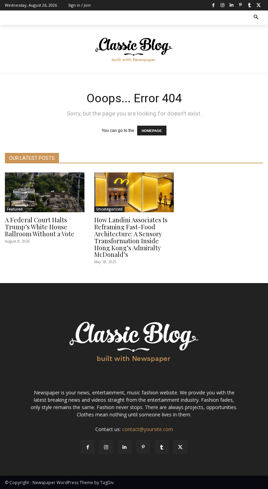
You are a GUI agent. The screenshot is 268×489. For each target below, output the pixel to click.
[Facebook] (213, 5)
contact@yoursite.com (147, 429)
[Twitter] (258, 5)
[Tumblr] (249, 5)
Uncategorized (109, 209)
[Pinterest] (240, 5)
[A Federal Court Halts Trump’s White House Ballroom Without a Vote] (44, 192)
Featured (15, 209)
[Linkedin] (231, 5)
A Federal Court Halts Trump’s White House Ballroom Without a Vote (39, 227)
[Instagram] (222, 5)
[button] (256, 17)
